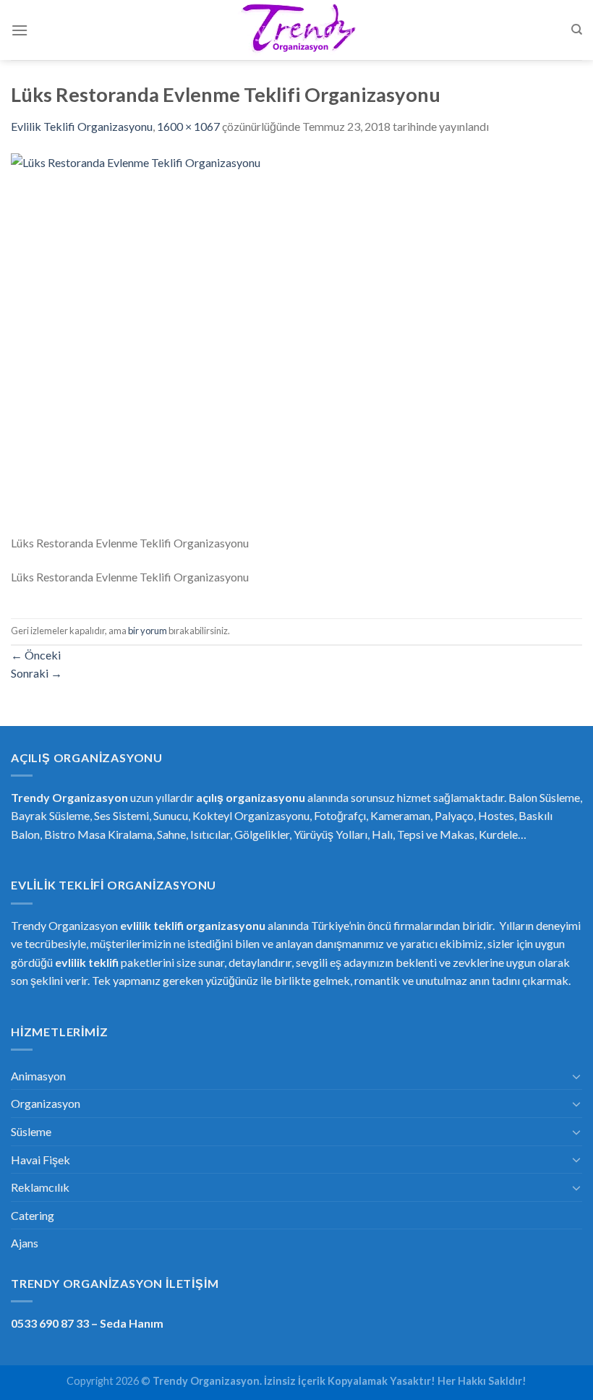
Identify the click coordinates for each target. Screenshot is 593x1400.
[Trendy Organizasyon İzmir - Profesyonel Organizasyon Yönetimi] (296, 30)
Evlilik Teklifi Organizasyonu (82, 126)
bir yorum (147, 630)
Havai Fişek (40, 1159)
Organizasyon (45, 1103)
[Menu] (19, 30)
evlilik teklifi (87, 962)
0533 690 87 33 (50, 1323)
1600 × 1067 (188, 126)
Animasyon (38, 1076)
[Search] (576, 29)
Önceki (36, 655)
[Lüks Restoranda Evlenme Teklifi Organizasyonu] (296, 342)
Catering (32, 1215)
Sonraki (36, 673)
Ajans (24, 1243)
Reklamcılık (40, 1187)
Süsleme (31, 1131)
